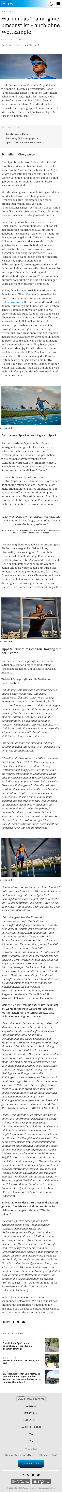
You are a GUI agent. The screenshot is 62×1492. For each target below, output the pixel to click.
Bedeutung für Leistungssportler (22, 138)
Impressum (31, 1413)
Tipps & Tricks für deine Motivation (23, 142)
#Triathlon (23, 39)
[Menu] (58, 3)
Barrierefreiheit (31, 1426)
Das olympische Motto (17, 133)
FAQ (31, 1440)
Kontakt (31, 1406)
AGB (31, 1433)
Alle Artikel (10, 11)
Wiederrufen (33, 1463)
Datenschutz (31, 1420)
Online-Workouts (12, 302)
